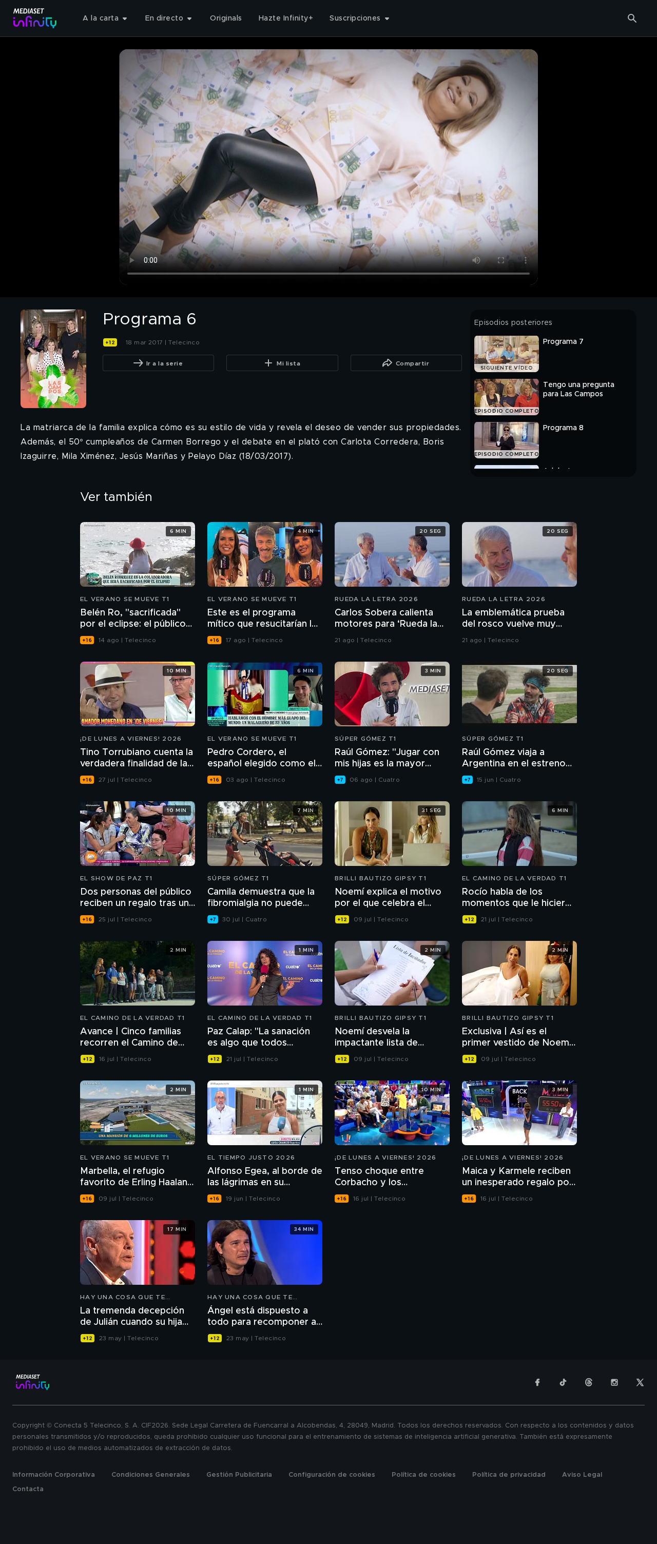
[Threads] (588, 1382)
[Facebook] (537, 1382)
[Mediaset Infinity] (35, 18)
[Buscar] (632, 18)
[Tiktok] (563, 1382)
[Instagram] (614, 1382)
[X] (640, 1382)
